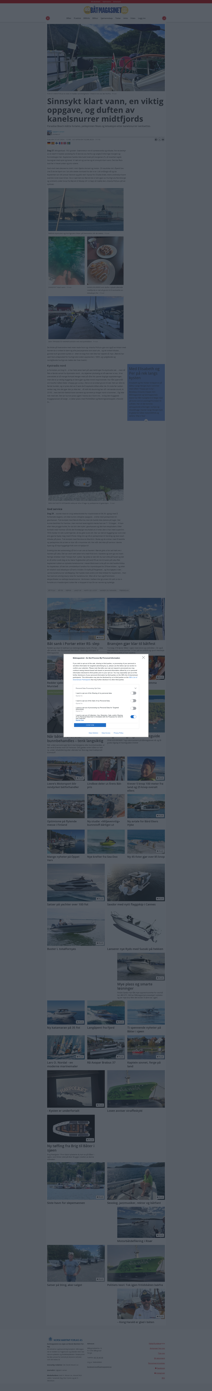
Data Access (106, 733)
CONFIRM (90, 725)
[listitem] (106, 688)
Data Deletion (93, 733)
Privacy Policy (118, 733)
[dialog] (106, 695)
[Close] (144, 658)
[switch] (133, 693)
